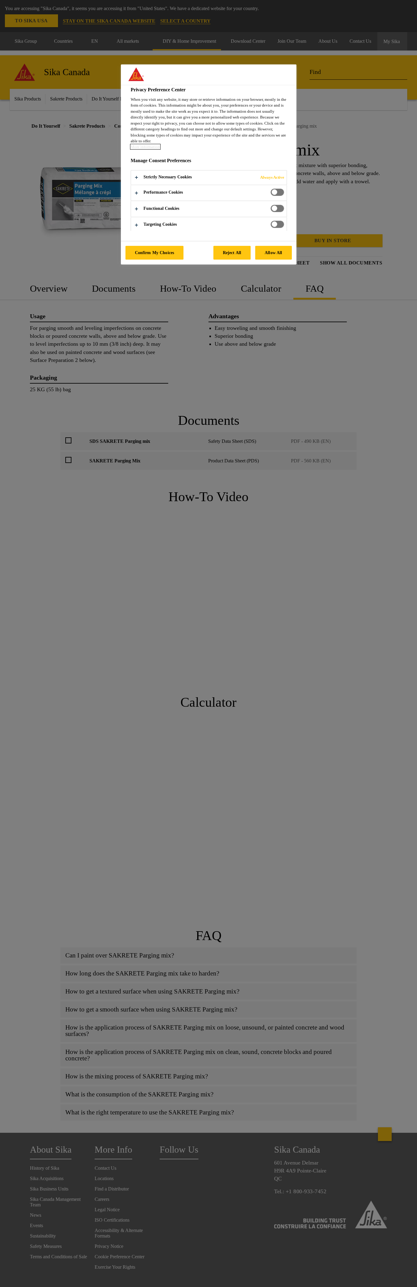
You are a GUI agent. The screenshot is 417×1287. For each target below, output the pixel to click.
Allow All (273, 252)
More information (145, 146)
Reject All (232, 252)
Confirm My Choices (154, 252)
